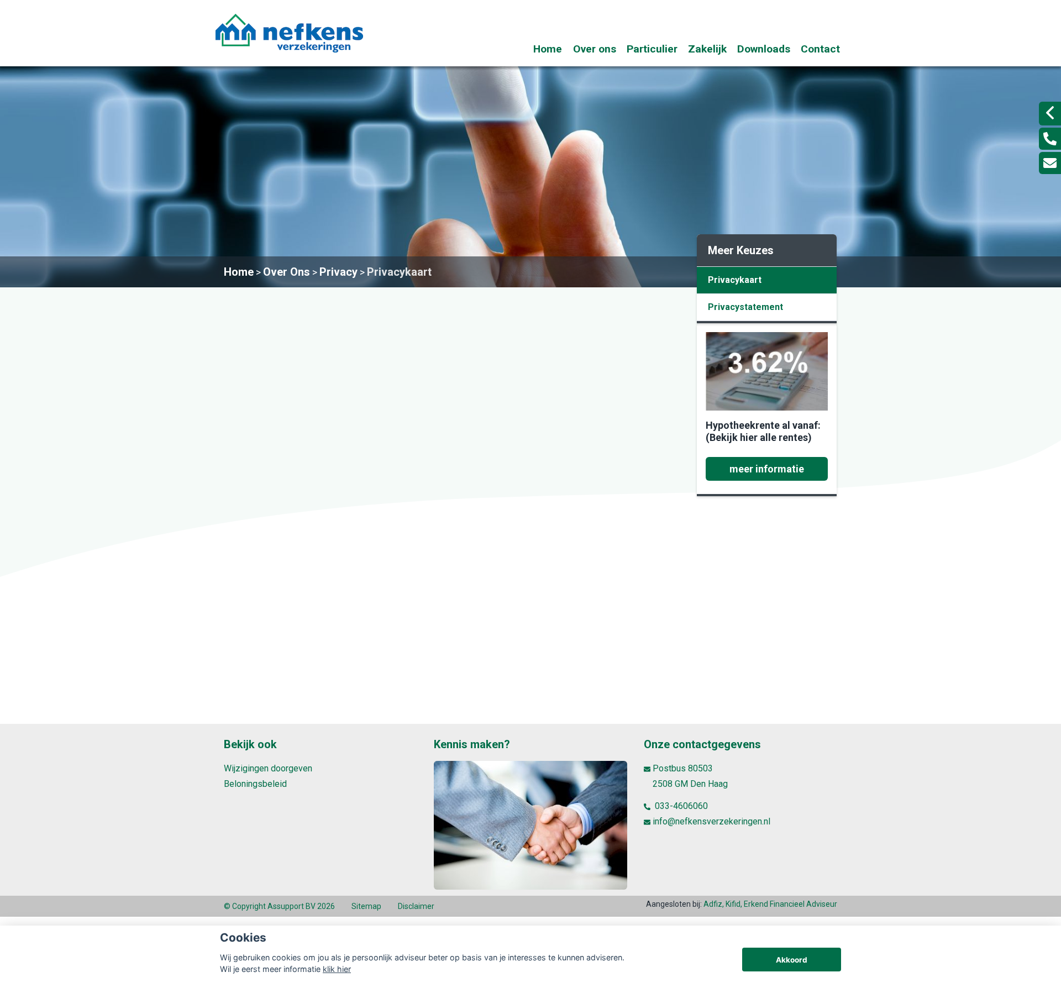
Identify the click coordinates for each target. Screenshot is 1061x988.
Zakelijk (707, 49)
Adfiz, (714, 904)
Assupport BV (291, 906)
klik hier (337, 969)
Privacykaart (399, 271)
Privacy (338, 271)
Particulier (652, 49)
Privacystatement (745, 307)
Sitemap (366, 906)
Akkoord (791, 959)
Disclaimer (416, 906)
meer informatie (766, 469)
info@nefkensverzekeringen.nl (711, 821)
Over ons (594, 49)
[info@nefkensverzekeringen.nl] (1050, 163)
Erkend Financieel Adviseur (790, 904)
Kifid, (735, 904)
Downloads (763, 49)
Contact (820, 49)
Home (547, 49)
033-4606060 (680, 806)
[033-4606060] (1050, 139)
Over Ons (286, 271)
